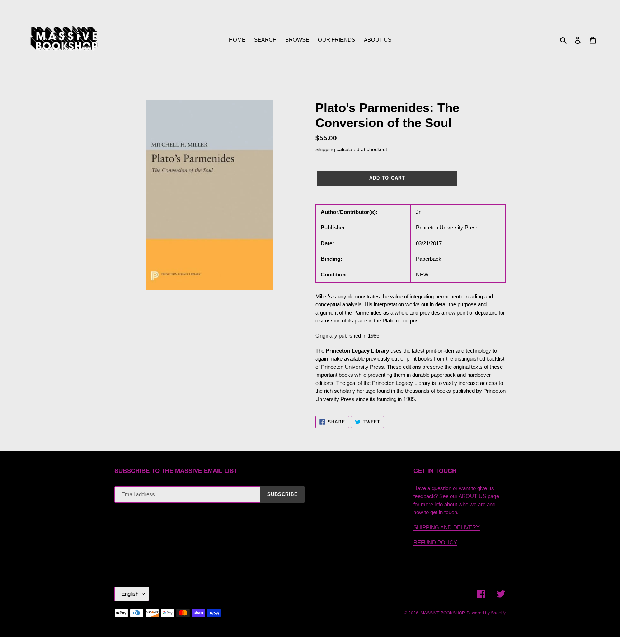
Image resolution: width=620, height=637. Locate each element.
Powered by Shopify (486, 612)
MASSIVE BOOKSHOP (443, 612)
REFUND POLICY (435, 542)
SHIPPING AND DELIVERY (446, 527)
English (129, 594)
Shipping (325, 149)
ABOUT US (472, 496)
